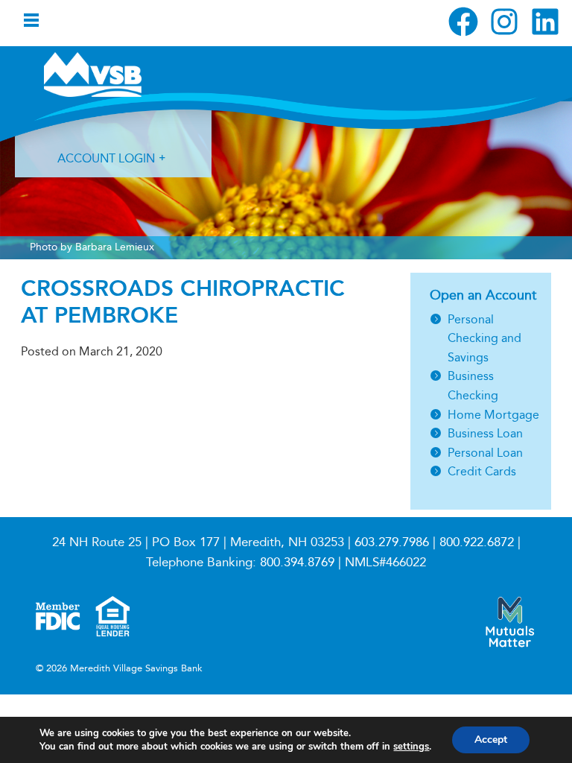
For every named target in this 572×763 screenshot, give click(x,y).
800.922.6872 (476, 542)
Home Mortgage (493, 415)
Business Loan (485, 433)
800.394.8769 (297, 562)
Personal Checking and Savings (484, 338)
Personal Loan (485, 453)
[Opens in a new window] (463, 22)
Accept (490, 739)
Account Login (106, 158)
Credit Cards (482, 471)
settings (411, 746)
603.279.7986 (392, 542)
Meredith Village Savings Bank (122, 74)
